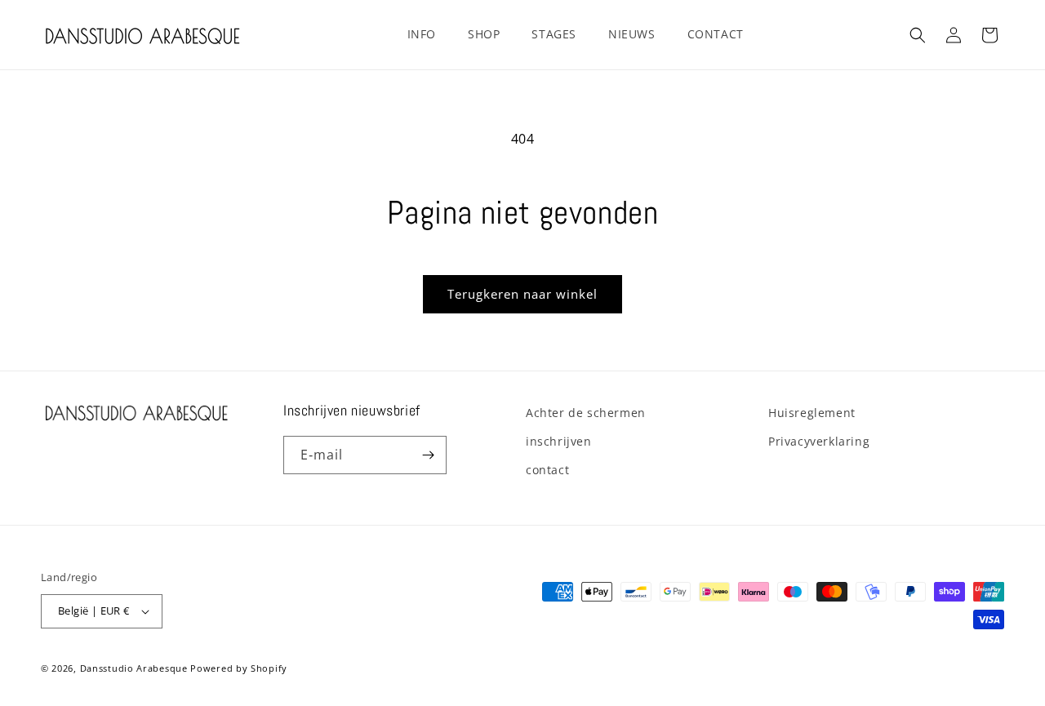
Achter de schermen (586, 412)
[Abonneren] (428, 455)
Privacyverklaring (818, 441)
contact (547, 469)
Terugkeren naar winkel (522, 294)
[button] (428, 34)
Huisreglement (812, 412)
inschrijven (559, 441)
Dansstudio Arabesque (134, 668)
